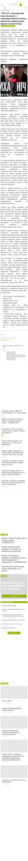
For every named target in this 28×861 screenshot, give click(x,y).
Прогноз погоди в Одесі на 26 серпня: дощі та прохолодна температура (12, 442)
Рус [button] (5, 7)
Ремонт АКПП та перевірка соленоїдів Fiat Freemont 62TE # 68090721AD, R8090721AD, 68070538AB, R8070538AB (13, 757)
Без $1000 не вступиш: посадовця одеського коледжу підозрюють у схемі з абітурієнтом (13, 482)
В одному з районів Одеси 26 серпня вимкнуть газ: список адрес (14, 412)
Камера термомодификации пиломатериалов (12, 709)
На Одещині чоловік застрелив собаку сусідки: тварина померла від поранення (13, 431)
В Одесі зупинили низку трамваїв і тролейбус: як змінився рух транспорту (11, 549)
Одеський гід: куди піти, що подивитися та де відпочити (13, 585)
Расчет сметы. (7, 701)
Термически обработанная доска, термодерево (13, 781)
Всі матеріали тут (14, 596)
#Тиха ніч (3, 334)
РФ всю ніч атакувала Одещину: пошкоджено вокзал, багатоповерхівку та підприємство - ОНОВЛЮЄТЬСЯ (14, 558)
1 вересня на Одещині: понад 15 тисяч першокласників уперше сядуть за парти (13, 462)
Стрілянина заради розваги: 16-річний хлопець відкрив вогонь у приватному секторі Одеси (13, 472)
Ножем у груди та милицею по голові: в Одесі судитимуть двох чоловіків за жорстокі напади (13, 452)
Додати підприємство (14, 633)
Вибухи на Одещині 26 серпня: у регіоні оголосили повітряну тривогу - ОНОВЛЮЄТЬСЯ (13, 421)
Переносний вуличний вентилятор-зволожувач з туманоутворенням (11, 732)
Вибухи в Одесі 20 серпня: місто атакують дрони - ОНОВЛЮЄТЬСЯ (14, 540)
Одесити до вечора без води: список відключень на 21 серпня (13, 568)
